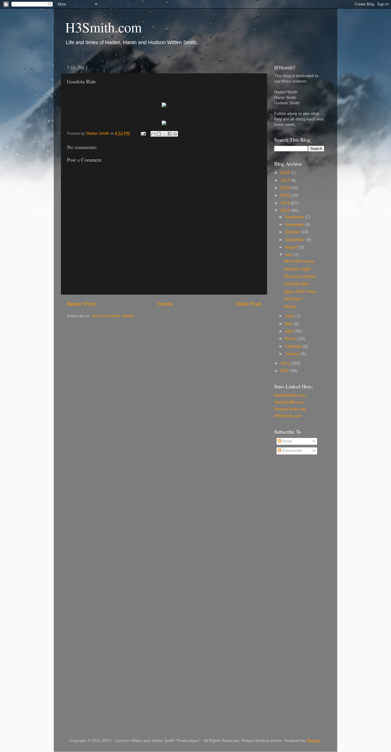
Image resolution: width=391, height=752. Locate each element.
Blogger (314, 741)
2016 (286, 188)
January (293, 354)
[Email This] (153, 134)
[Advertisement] (297, 551)
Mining (290, 306)
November (295, 224)
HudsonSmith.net (289, 409)
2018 (286, 173)
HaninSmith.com (289, 402)
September (295, 240)
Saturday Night (297, 269)
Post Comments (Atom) (113, 316)
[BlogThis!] (159, 134)
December (295, 217)
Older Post (248, 304)
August (292, 247)
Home (165, 304)
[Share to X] (164, 134)
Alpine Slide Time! (300, 291)
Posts (286, 441)
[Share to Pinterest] (175, 134)
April (289, 331)
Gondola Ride (296, 284)
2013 (286, 210)
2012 (286, 363)
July (289, 254)
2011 (285, 371)
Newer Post (81, 304)
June (290, 316)
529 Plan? (293, 299)
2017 (286, 180)
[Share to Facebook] (170, 134)
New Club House (299, 261)
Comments (291, 451)
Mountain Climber (300, 276)
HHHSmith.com (288, 416)
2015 (286, 195)
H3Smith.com (103, 27)
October (293, 232)
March (291, 338)
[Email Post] (143, 133)
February (294, 346)
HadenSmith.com (289, 395)
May (289, 324)
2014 (286, 203)
